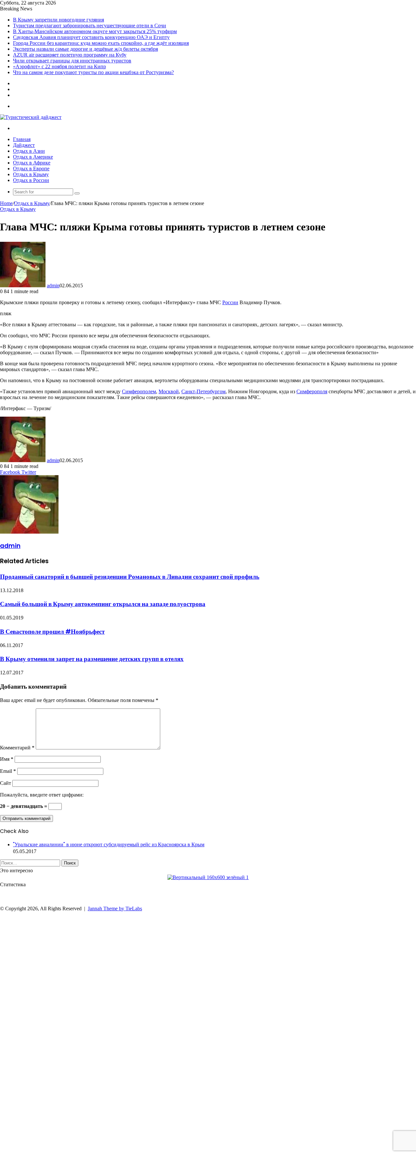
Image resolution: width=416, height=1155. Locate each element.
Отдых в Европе (31, 168)
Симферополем (139, 391)
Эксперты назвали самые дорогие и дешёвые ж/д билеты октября (85, 49)
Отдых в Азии (29, 151)
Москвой (169, 391)
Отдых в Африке (31, 162)
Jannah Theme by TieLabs (115, 908)
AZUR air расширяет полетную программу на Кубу (69, 55)
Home (6, 203)
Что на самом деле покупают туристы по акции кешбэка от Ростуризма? (93, 72)
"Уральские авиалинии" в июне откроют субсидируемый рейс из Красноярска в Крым (108, 844)
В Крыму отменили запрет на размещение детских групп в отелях (92, 659)
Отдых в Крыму (31, 174)
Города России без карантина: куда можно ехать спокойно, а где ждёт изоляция (101, 43)
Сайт (5, 783)
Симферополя (311, 391)
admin (53, 285)
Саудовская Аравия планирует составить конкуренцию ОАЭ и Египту (91, 37)
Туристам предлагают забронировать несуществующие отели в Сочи (89, 25)
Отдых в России (31, 180)
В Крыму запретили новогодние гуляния (58, 19)
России (230, 302)
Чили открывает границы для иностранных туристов (72, 60)
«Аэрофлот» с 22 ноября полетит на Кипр (59, 66)
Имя (6, 759)
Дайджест (24, 145)
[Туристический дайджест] (30, 117)
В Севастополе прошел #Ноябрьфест (52, 631)
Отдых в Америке (33, 157)
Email (8, 771)
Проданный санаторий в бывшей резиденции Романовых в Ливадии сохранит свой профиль (129, 576)
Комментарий (17, 747)
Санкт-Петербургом (203, 391)
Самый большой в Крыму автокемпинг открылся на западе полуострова (102, 604)
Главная (22, 139)
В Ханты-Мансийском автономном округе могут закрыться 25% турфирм (95, 31)
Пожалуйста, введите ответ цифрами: (42, 795)
